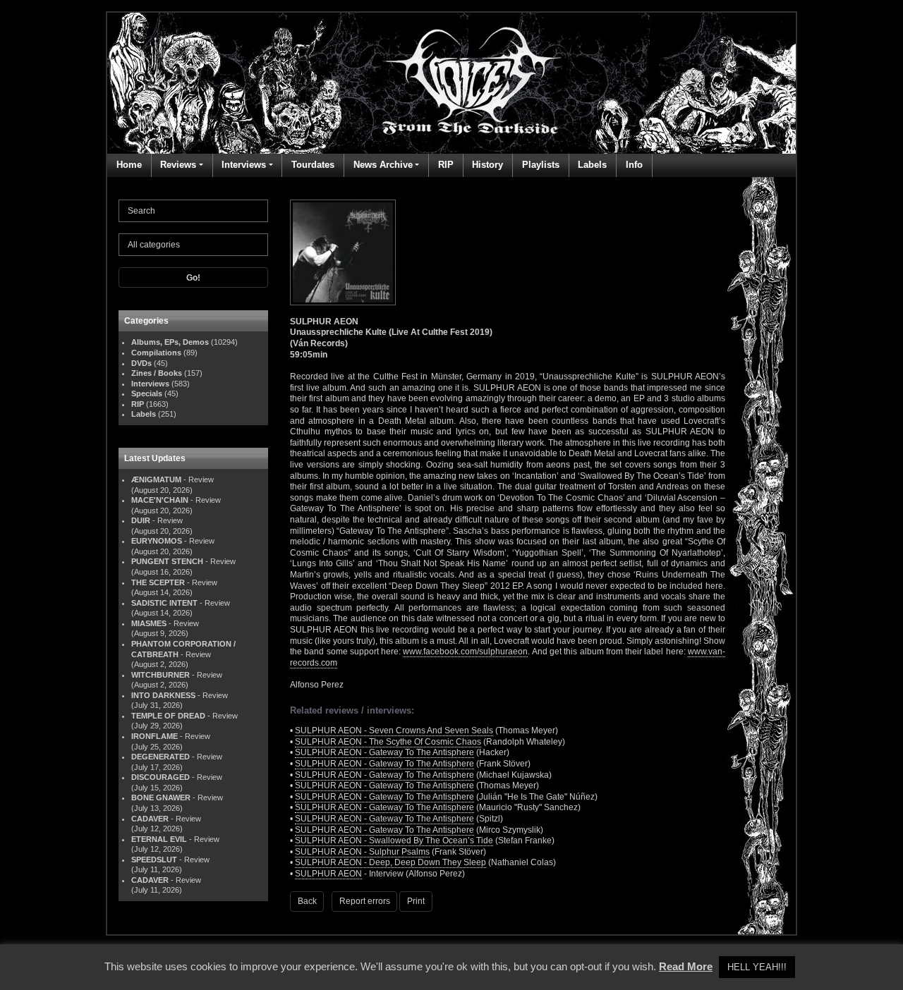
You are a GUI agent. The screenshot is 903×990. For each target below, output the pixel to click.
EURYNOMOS (156, 541)
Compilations (156, 352)
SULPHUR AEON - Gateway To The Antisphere (384, 752)
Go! (193, 278)
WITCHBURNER (160, 675)
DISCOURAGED (160, 777)
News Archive (383, 164)
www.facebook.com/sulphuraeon (465, 651)
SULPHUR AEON (328, 874)
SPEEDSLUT (154, 859)
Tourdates (312, 164)
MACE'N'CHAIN (159, 500)
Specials (146, 393)
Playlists (540, 164)
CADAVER (150, 818)
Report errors (364, 901)
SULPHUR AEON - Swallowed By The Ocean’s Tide (394, 840)
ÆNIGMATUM (156, 479)
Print (416, 901)
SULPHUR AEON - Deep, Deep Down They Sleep (390, 862)
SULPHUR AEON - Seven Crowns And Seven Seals (394, 730)
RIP (446, 164)
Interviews (244, 164)
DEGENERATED (160, 756)
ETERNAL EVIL (159, 839)
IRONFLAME (154, 736)
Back (307, 901)
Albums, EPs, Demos (170, 342)
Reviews (178, 164)
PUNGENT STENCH (167, 561)
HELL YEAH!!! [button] (757, 967)
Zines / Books (156, 373)
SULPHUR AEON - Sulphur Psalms (362, 852)
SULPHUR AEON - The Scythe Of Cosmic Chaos (388, 742)
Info (634, 164)
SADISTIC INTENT (164, 603)
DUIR (140, 520)
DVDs (141, 363)
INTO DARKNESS (163, 695)
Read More (686, 966)
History (487, 164)
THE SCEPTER (158, 582)
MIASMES (148, 623)
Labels (592, 164)
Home (129, 164)
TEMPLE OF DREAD (168, 715)
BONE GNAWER (160, 797)
